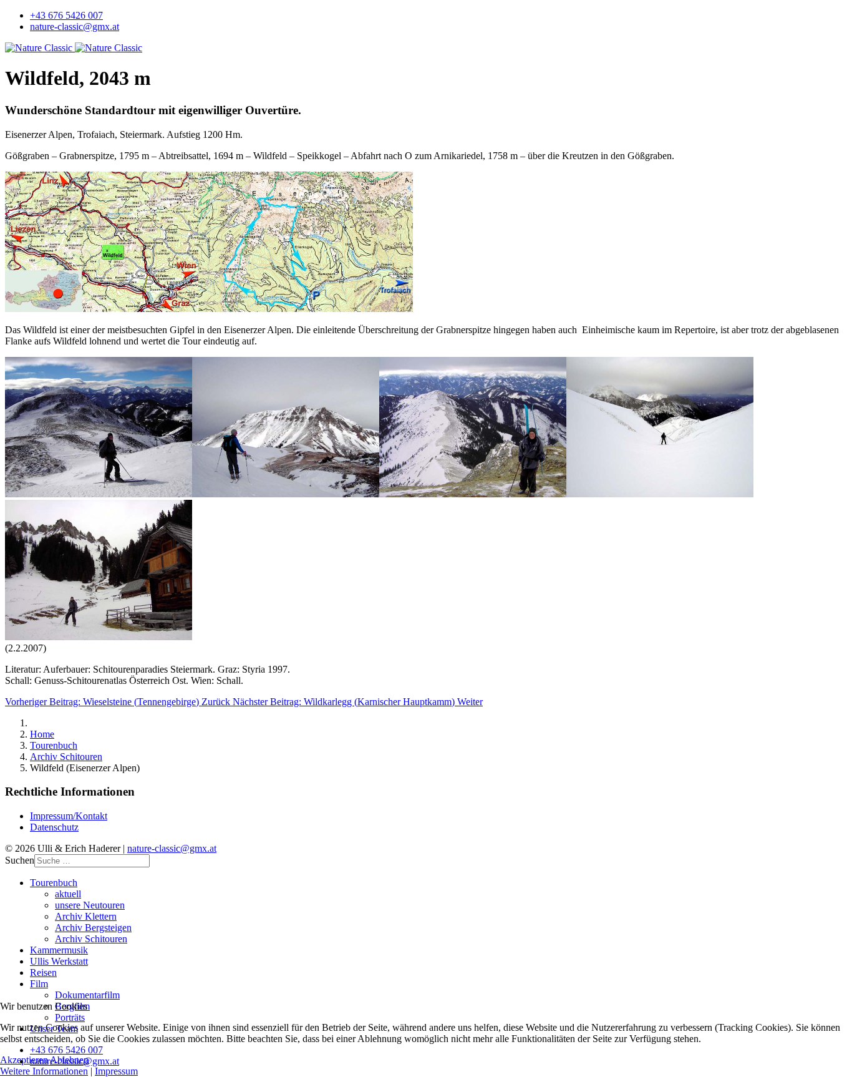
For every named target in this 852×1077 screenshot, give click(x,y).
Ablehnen (69, 1060)
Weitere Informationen (44, 1071)
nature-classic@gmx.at (74, 26)
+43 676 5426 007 (66, 15)
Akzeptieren (24, 1060)
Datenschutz (54, 827)
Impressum (116, 1071)
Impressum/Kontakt (68, 816)
